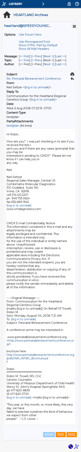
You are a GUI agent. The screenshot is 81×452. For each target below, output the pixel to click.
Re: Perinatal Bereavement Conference (33, 78)
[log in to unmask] (37, 87)
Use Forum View (30, 34)
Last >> (60, 56)
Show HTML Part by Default (38, 45)
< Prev (36, 56)
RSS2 (71, 434)
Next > (48, 56)
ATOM (49, 434)
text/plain (12, 125)
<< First (24, 56)
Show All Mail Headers (34, 49)
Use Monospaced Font (34, 41)
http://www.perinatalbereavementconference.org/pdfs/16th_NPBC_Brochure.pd (40, 356)
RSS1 (60, 434)
